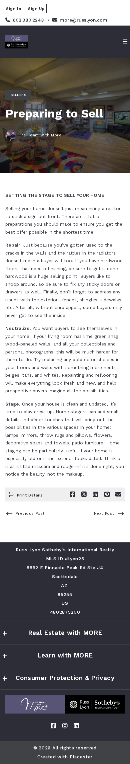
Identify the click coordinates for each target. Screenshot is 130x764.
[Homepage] (65, 704)
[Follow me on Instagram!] (65, 726)
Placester (81, 756)
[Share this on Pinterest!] (107, 494)
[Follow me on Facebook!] (54, 726)
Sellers (18, 95)
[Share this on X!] (84, 494)
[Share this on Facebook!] (73, 494)
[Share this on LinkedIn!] (95, 494)
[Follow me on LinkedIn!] (76, 726)
